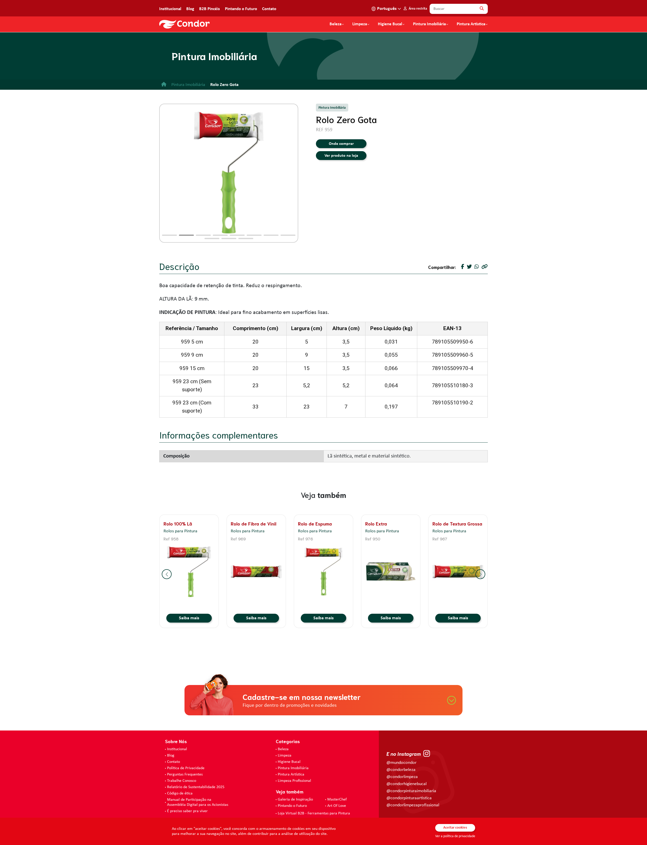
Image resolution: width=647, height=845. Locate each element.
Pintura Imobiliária (429, 24)
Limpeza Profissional (294, 781)
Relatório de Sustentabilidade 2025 (195, 787)
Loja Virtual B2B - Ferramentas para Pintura (314, 813)
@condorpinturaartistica (409, 798)
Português (387, 8)
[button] (169, 235)
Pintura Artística (471, 24)
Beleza (335, 24)
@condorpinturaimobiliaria (411, 791)
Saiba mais (189, 618)
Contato (269, 9)
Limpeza (284, 755)
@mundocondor (401, 762)
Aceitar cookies (455, 828)
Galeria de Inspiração (295, 799)
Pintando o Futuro (241, 9)
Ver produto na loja (341, 156)
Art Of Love (336, 806)
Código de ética (180, 793)
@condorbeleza (400, 769)
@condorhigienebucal (406, 784)
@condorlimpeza (402, 776)
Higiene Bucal (390, 24)
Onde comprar (341, 144)
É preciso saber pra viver (187, 811)
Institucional (170, 9)
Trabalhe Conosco (181, 781)
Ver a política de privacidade (455, 836)
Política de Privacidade (185, 768)
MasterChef (337, 799)
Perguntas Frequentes (185, 774)
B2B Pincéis (209, 9)
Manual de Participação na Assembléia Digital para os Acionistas (197, 802)
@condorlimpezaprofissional (412, 805)
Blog (190, 9)
